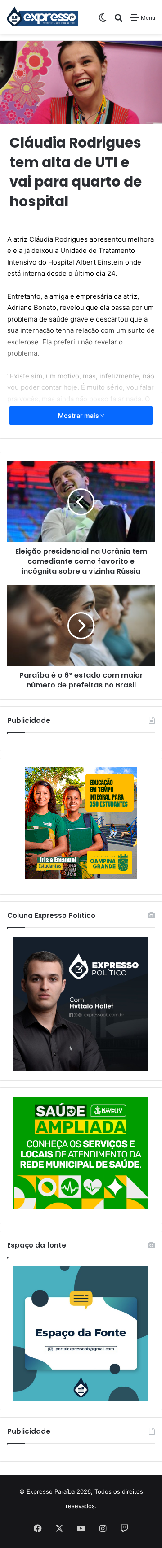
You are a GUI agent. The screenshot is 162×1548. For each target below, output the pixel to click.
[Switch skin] (102, 21)
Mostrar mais (79, 415)
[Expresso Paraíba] (43, 16)
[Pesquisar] (118, 21)
